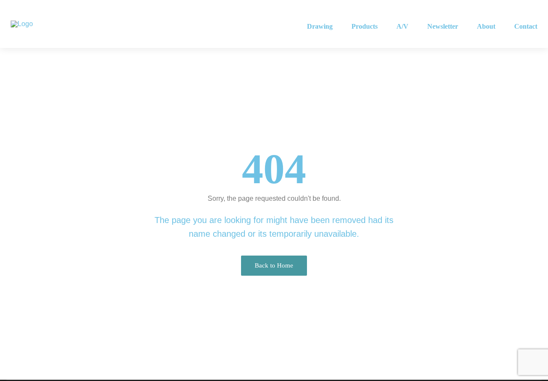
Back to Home (274, 265)
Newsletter (442, 26)
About (486, 26)
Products (364, 26)
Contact (525, 26)
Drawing (320, 26)
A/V (402, 26)
